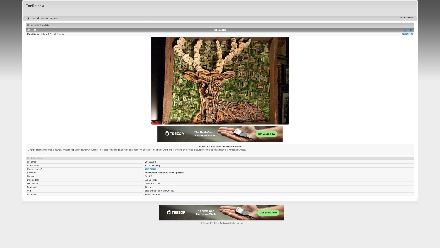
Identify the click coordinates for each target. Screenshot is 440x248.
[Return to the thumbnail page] (29, 30)
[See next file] (411, 30)
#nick (171, 173)
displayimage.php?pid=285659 (159, 191)
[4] (409, 34)
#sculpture (163, 173)
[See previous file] (405, 30)
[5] (412, 34)
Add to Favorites (152, 194)
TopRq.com (224, 223)
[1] (403, 34)
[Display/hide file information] (35, 30)
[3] (407, 34)
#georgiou (179, 173)
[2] (405, 34)
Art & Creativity (152, 165)
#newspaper (151, 173)
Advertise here (407, 17)
